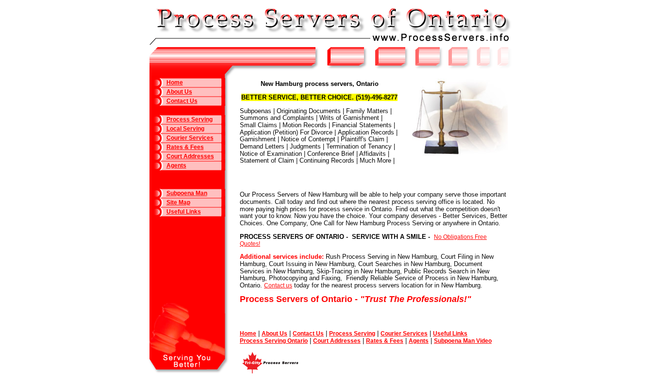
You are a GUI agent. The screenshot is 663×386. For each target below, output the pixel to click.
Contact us (278, 285)
